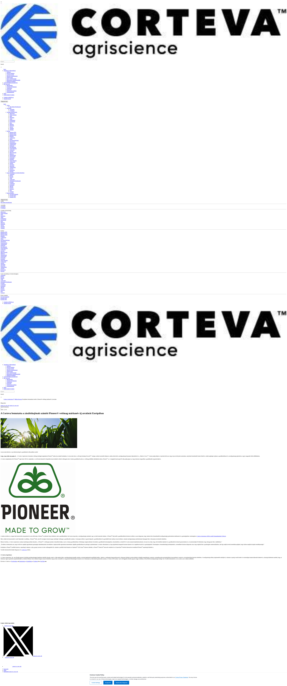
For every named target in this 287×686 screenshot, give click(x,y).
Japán (11, 119)
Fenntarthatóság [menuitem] (10, 92)
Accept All (108, 682)
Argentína (12, 174)
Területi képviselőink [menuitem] (11, 91)
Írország (11, 171)
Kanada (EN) (13, 195)
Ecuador (12, 182)
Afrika (8, 105)
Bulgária (12, 136)
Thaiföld (12, 128)
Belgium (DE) (13, 135)
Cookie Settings (96, 682)
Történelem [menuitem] (9, 88)
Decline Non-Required (121, 682)
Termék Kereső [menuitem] (7, 98)
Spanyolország (13, 160)
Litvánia (11, 151)
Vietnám (12, 129)
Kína (11, 123)
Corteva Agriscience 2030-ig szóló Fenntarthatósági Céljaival (211, 536)
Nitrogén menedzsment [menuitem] (12, 76)
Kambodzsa (12, 120)
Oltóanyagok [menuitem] (10, 77)
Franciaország (13, 143)
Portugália (12, 158)
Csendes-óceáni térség (12, 112)
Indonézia (12, 117)
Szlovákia (12, 164)
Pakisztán (12, 125)
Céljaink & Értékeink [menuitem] (12, 86)
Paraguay (12, 189)
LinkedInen (29, 561)
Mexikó (11, 186)
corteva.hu (24, 549)
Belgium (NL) (13, 133)
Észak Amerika (10, 193)
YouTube (42, 561)
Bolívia (11, 175)
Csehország (12, 137)
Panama (11, 187)
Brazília (11, 176)
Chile (11, 178)
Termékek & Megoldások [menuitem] (10, 70)
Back (5, 69)
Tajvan (11, 127)
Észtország (12, 170)
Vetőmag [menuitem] (9, 72)
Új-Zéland (12, 110)
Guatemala (12, 183)
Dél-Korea (12, 113)
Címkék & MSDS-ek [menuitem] (9, 97)
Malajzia (12, 124)
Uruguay (12, 191)
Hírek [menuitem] (5, 93)
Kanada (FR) (13, 197)
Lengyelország (13, 148)
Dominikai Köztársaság (15, 181)
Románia (12, 159)
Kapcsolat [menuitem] (9, 89)
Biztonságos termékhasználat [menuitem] (13, 80)
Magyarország (4, 101)
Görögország (13, 144)
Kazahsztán (12, 121)
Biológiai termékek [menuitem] (11, 81)
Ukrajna (11, 168)
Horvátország (13, 147)
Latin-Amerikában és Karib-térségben (15, 172)
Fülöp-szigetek (13, 115)
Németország (13, 155)
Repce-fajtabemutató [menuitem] (11, 78)
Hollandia (12, 146)
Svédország (12, 162)
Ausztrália (9, 108)
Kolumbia (12, 185)
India (11, 116)
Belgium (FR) (13, 132)
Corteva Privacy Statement (181, 677)
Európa (8, 131)
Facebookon (14, 561)
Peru (11, 190)
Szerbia (11, 163)
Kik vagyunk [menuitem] (7, 84)
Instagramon (22, 561)
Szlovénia (12, 166)
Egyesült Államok (14, 194)
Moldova (12, 154)
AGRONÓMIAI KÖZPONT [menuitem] (11, 82)
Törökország (13, 167)
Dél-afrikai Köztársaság (15, 106)
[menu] (1, 1)
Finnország (12, 141)
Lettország (12, 150)
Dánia (11, 139)
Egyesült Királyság (14, 140)
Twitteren (35, 561)
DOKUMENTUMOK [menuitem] (9, 95)
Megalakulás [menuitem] (10, 85)
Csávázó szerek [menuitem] (10, 74)
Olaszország (12, 156)
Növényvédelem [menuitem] (10, 73)
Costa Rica (12, 179)
